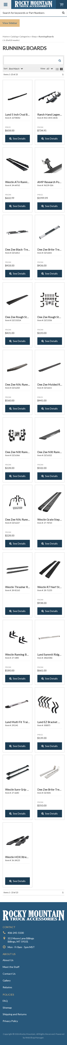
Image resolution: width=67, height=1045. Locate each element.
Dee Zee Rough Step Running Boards (17, 317)
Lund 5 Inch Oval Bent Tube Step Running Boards (17, 114)
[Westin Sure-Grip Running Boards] (17, 772)
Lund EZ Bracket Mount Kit (49, 722)
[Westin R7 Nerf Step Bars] (49, 570)
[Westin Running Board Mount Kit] (17, 637)
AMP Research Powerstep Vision (49, 182)
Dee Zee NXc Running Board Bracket (17, 519)
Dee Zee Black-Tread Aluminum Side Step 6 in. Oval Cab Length (17, 249)
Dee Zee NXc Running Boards (17, 384)
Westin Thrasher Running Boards (17, 587)
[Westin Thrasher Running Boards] (17, 570)
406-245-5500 (16, 932)
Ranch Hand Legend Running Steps (49, 114)
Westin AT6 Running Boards (17, 182)
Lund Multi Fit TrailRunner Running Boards (17, 722)
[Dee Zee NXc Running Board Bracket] (17, 502)
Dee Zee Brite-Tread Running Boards (49, 789)
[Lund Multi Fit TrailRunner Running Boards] (17, 705)
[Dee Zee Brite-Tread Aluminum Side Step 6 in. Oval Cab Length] (49, 232)
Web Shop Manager (34, 1037)
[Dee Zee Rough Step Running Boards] (17, 300)
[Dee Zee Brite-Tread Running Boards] (49, 772)
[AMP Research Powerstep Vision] (49, 165)
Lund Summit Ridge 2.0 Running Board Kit (49, 654)
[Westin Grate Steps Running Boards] (49, 502)
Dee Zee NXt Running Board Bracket (17, 452)
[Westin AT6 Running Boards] (17, 165)
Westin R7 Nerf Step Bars (49, 587)
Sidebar (13, 22)
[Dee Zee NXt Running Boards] (49, 435)
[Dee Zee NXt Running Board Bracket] (17, 435)
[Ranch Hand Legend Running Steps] (49, 97)
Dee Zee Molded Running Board (49, 384)
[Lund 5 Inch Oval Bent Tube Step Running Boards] (17, 97)
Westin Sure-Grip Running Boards (17, 789)
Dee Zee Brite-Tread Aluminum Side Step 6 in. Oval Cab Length (49, 249)
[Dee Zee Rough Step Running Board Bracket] (49, 300)
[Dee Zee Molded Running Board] (49, 367)
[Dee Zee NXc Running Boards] (17, 367)
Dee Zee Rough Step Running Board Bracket (49, 317)
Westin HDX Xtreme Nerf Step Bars (17, 857)
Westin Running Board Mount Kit (17, 654)
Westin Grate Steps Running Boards (49, 519)
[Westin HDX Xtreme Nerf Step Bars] (17, 840)
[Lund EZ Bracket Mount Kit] (49, 705)
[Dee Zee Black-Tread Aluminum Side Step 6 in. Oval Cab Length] (17, 232)
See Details (19, 138)
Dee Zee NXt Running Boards (49, 452)
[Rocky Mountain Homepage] (33, 4)
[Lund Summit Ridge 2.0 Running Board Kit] (49, 637)
